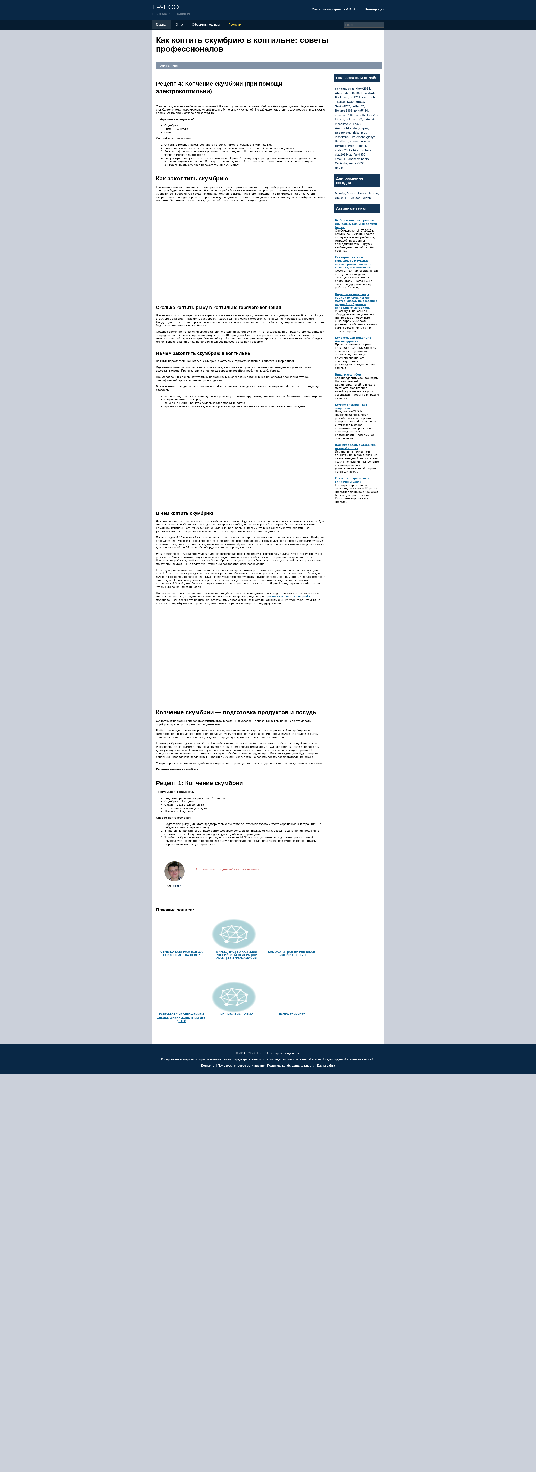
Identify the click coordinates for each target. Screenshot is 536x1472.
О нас (180, 24)
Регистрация (374, 9)
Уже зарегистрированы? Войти (335, 9)
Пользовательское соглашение (241, 1065)
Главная (161, 24)
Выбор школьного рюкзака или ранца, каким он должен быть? (356, 224)
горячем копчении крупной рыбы (287, 596)
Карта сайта (326, 1065)
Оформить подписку (206, 24)
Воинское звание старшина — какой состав (355, 446)
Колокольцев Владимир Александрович (353, 339)
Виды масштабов (348, 374)
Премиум (234, 24)
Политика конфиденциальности (291, 1065)
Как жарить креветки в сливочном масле (352, 480)
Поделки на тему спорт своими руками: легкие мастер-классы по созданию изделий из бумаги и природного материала (356, 300)
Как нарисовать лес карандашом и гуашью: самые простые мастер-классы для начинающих (353, 262)
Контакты (208, 1065)
